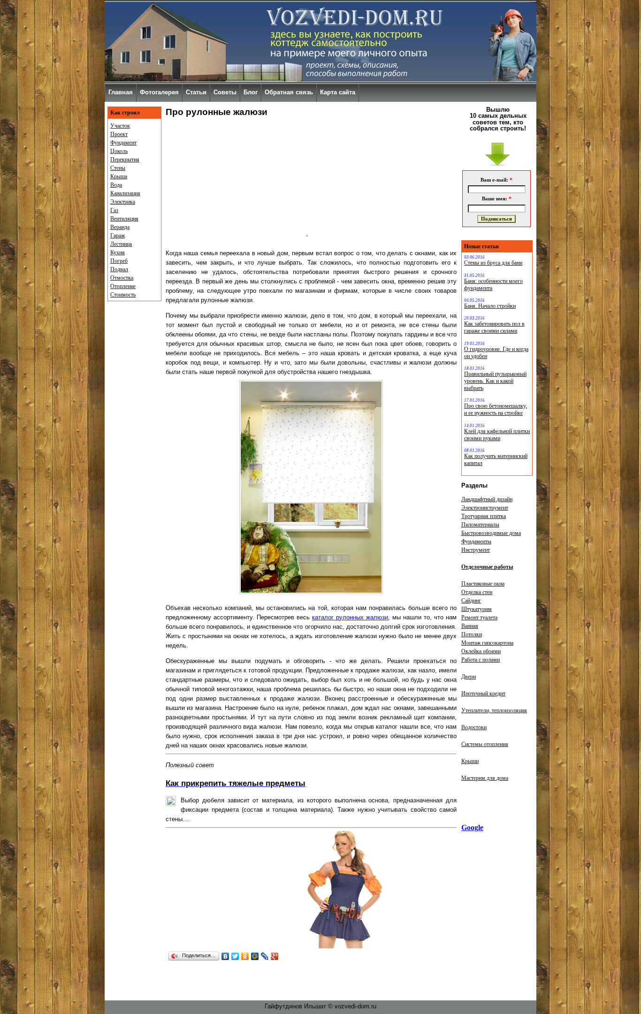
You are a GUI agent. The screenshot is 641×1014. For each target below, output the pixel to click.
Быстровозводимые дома (491, 533)
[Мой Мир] (255, 956)
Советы (225, 92)
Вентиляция (124, 218)
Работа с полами (480, 659)
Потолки (471, 634)
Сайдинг (471, 600)
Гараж (117, 235)
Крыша (118, 176)
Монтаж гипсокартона (487, 643)
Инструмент (475, 550)
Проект (119, 134)
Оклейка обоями (481, 651)
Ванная (469, 626)
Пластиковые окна (482, 583)
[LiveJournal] (265, 956)
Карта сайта (337, 92)
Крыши (470, 761)
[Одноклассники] (245, 956)
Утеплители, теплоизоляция (494, 710)
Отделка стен (476, 592)
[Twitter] (235, 956)
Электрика (122, 201)
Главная (120, 92)
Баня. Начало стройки (490, 306)
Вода (116, 185)
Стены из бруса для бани (493, 262)
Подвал (119, 269)
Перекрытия (124, 159)
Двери (468, 676)
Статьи (196, 92)
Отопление (123, 286)
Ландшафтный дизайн (486, 499)
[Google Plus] (275, 956)
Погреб (119, 261)
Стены (117, 168)
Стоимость (123, 294)
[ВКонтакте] (225, 956)
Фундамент (123, 142)
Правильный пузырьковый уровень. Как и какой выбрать (495, 381)
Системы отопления (484, 744)
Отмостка (121, 277)
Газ (114, 210)
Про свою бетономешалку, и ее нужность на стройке (495, 409)
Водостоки (474, 727)
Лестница (121, 244)
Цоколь (119, 151)
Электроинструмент (484, 507)
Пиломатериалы (480, 524)
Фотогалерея (159, 92)
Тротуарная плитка (483, 516)
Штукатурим (476, 609)
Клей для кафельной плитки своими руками (497, 435)
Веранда (120, 227)
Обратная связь (289, 92)
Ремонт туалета (479, 617)
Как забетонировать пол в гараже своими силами (494, 327)
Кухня (117, 252)
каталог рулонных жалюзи (350, 617)
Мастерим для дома (484, 778)
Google (472, 827)
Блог (251, 92)
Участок (120, 125)
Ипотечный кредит (483, 693)
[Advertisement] (236, 181)
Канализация (125, 193)
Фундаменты (476, 541)
